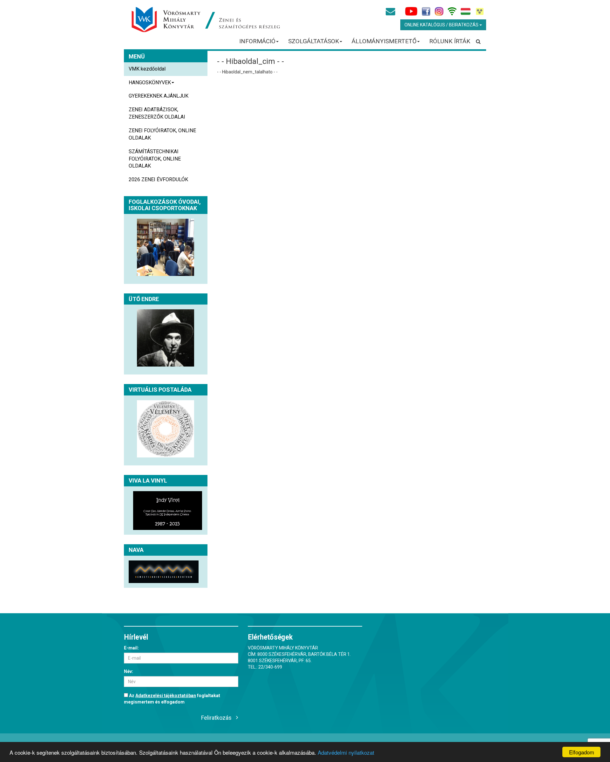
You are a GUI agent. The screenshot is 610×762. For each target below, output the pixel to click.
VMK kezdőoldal (147, 69)
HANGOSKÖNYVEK (150, 82)
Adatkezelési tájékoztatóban (165, 695)
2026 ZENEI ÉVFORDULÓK (158, 179)
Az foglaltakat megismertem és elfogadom (172, 698)
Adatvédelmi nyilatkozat (346, 752)
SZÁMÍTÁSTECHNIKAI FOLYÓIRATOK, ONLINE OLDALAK (155, 158)
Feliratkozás (216, 717)
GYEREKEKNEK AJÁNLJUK (158, 96)
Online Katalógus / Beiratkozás (441, 24)
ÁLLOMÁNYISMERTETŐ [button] (384, 41)
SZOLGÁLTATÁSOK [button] (313, 41)
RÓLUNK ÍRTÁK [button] (449, 41)
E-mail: (131, 647)
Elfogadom (581, 752)
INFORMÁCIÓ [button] (257, 41)
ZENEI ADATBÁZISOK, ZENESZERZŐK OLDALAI (157, 113)
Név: (128, 671)
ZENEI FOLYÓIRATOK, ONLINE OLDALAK (162, 134)
